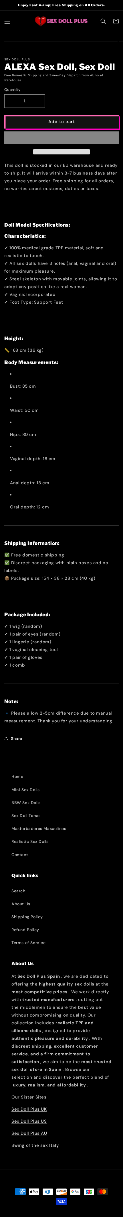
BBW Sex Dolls (26, 802)
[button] (61, 138)
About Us (20, 903)
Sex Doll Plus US (29, 1121)
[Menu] (7, 21)
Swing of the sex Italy (35, 1145)
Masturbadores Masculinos (38, 828)
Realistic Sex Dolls (29, 841)
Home (17, 776)
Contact (19, 854)
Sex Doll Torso (25, 815)
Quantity (12, 89)
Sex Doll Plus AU (29, 1133)
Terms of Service (28, 942)
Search (18, 890)
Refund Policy (25, 929)
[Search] (103, 21)
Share (16, 738)
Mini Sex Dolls (25, 789)
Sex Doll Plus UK (29, 1109)
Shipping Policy (27, 916)
